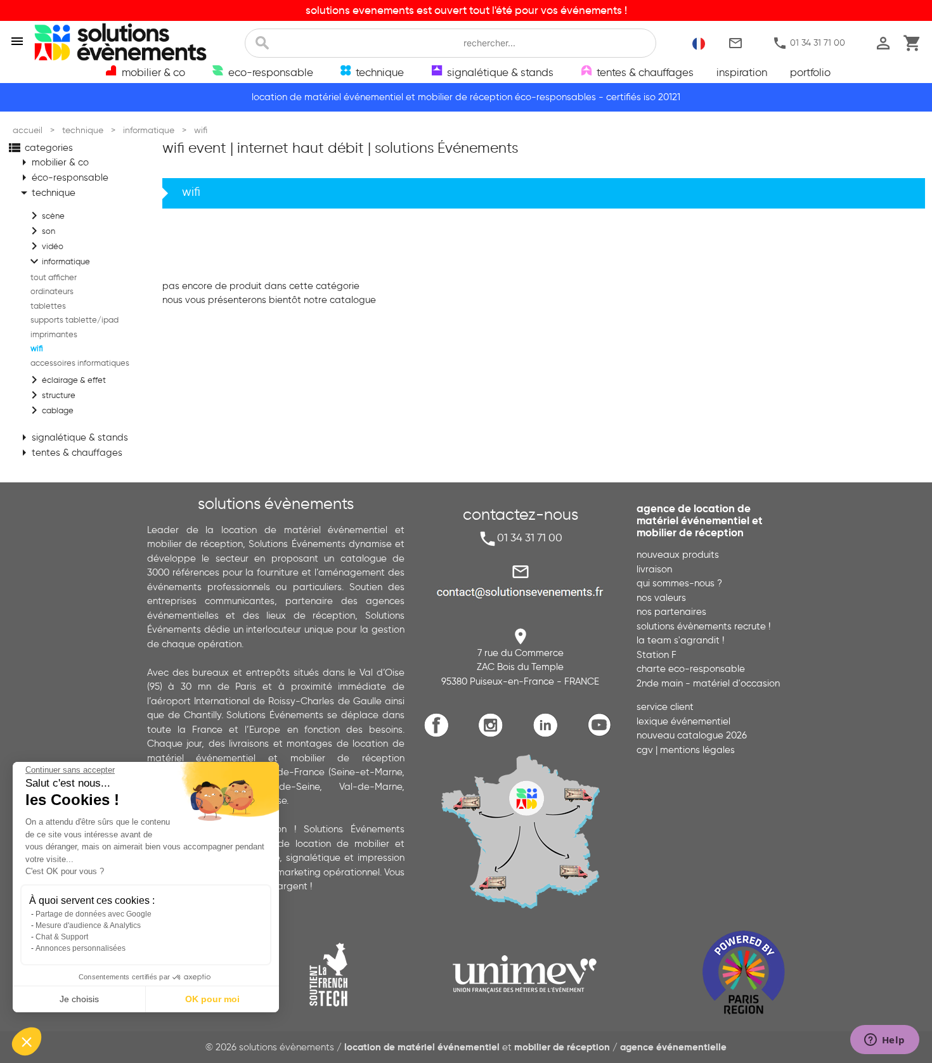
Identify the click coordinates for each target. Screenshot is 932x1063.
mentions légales (697, 750)
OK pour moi (212, 999)
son (41, 230)
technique (45, 192)
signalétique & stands (72, 437)
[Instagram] (493, 734)
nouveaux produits (678, 554)
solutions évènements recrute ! (703, 626)
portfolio (810, 72)
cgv (645, 750)
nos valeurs (661, 597)
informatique (58, 261)
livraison (654, 569)
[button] (26, 1041)
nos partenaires (671, 611)
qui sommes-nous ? (679, 583)
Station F (656, 654)
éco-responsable (62, 177)
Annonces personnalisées (81, 948)
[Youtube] (602, 734)
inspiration (741, 72)
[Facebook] (439, 734)
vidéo (45, 246)
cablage (50, 410)
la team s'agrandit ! (680, 640)
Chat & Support (62, 936)
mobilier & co (52, 162)
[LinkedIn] (548, 734)
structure (51, 395)
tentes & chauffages (69, 452)
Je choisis (79, 999)
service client (665, 706)
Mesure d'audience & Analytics (88, 925)
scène (46, 215)
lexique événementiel (683, 721)
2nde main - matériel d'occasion (708, 683)
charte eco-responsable (691, 668)
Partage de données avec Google (94, 914)
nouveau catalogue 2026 (692, 735)
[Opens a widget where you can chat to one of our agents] (884, 1041)
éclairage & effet (66, 379)
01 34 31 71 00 (808, 43)
